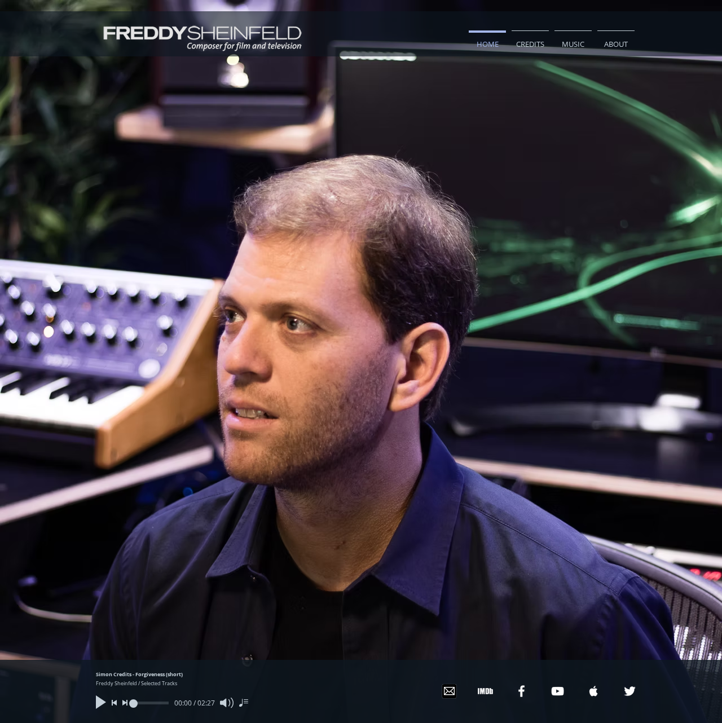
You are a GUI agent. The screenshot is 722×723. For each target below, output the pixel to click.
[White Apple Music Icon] (593, 691)
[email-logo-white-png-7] (449, 691)
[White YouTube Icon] (557, 691)
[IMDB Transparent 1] (485, 691)
